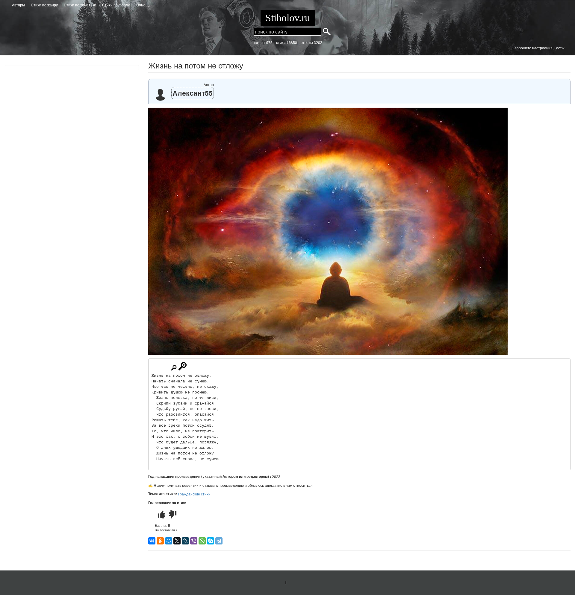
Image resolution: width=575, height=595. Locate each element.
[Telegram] (219, 540)
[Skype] (210, 540)
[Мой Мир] (168, 540)
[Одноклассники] (160, 540)
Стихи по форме (116, 4)
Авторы (18, 4)
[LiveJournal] (185, 540)
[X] (177, 540)
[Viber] (193, 540)
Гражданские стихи (194, 493)
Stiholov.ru (287, 17)
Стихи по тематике (80, 4)
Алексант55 (192, 93)
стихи (281, 42)
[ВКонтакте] (151, 540)
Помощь (143, 4)
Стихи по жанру (44, 4)
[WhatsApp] (202, 540)
